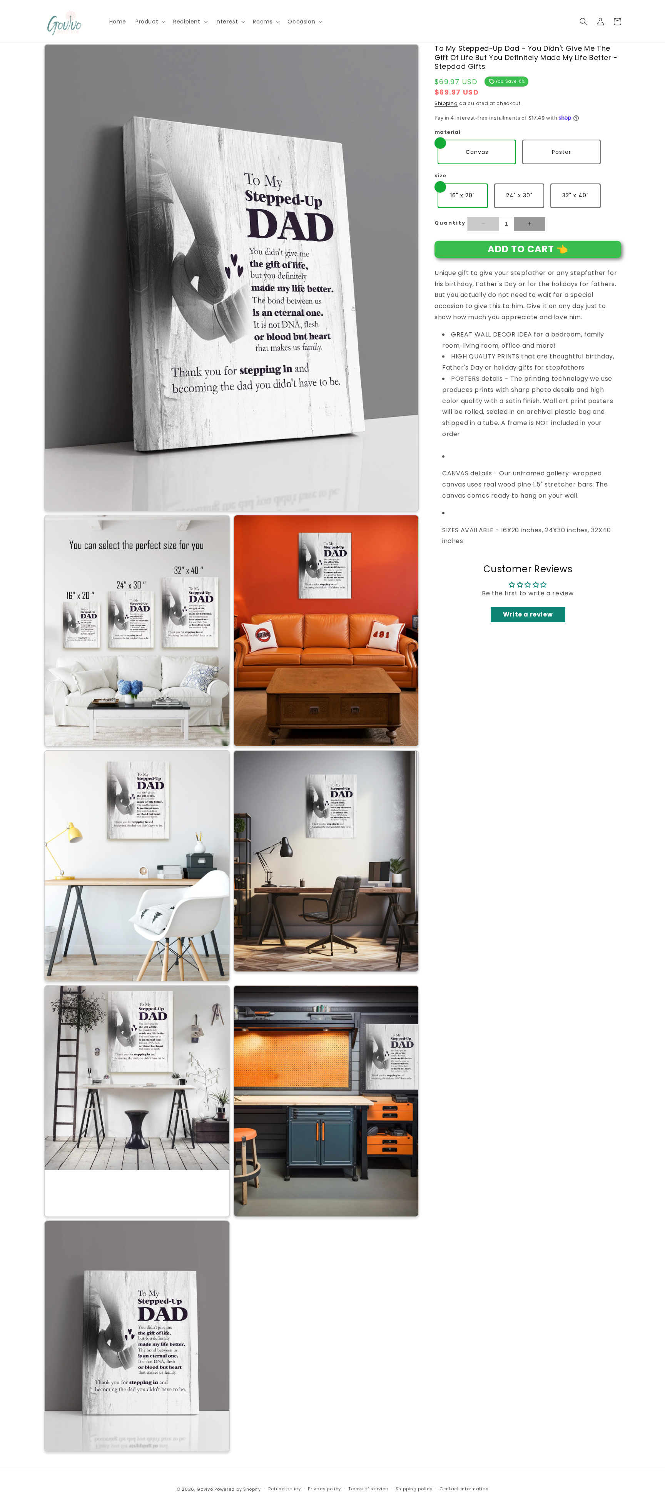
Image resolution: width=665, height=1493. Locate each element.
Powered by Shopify (237, 1489)
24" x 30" (519, 195)
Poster (561, 151)
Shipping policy (414, 1489)
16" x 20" (462, 195)
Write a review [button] (528, 614)
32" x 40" (575, 195)
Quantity (450, 222)
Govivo (205, 1489)
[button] (150, 21)
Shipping (446, 103)
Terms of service (368, 1489)
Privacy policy (324, 1489)
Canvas (477, 151)
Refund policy (284, 1489)
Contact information (463, 1489)
